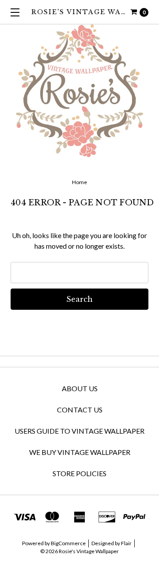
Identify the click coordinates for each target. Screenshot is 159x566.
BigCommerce (68, 543)
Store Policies (79, 473)
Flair (126, 543)
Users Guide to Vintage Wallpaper (79, 431)
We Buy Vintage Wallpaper (79, 452)
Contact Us (79, 409)
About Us (80, 388)
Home (79, 182)
